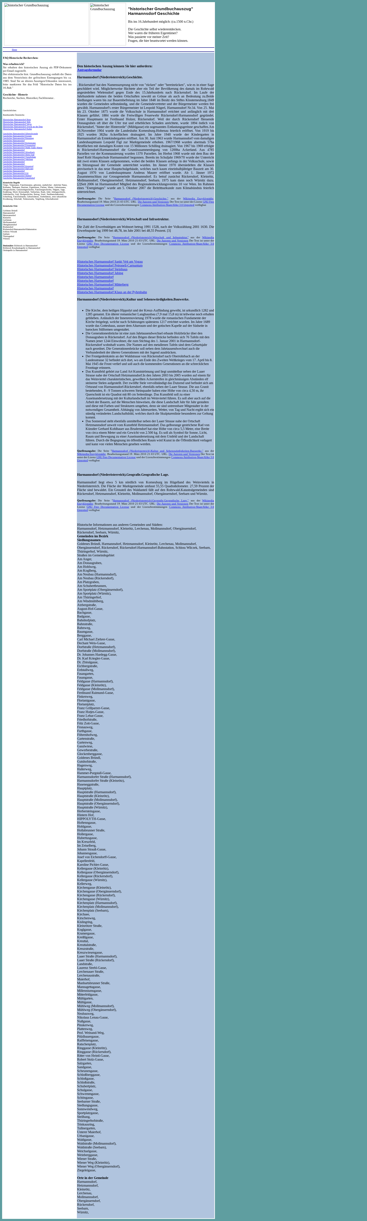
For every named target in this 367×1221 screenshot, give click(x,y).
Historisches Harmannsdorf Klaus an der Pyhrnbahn (112, 292)
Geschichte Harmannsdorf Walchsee (18, 159)
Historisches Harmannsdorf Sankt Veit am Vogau (110, 261)
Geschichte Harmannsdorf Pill (15, 173)
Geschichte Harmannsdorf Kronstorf (18, 166)
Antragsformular (89, 70)
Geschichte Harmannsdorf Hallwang (18, 168)
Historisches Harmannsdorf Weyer (17, 124)
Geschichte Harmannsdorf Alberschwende (20, 133)
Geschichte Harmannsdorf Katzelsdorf (19, 178)
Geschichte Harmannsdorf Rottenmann (19, 143)
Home (14, 49)
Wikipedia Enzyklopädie (198, 198)
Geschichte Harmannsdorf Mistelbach (19, 152)
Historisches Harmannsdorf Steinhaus (102, 269)
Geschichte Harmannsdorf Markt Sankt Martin (22, 147)
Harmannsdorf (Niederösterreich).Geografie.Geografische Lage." (151, 500)
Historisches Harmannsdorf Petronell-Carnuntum (110, 265)
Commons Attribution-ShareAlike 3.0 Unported (167, 205)
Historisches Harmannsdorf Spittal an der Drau (23, 126)
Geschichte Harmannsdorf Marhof (17, 175)
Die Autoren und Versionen (153, 201)
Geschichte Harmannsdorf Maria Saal (18, 154)
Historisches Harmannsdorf (95, 277)
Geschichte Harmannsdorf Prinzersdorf (19, 145)
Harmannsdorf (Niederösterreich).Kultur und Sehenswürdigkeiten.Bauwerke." (157, 450)
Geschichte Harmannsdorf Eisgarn (17, 136)
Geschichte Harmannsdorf (14, 140)
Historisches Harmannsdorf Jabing (100, 273)
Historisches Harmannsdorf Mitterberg (102, 284)
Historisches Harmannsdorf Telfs (17, 122)
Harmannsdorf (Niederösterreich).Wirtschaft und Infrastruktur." (150, 237)
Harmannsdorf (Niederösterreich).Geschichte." (141, 198)
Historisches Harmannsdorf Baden (17, 129)
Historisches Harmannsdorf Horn (17, 119)
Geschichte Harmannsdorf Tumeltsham (19, 157)
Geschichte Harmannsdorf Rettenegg (18, 138)
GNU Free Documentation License (108, 243)
